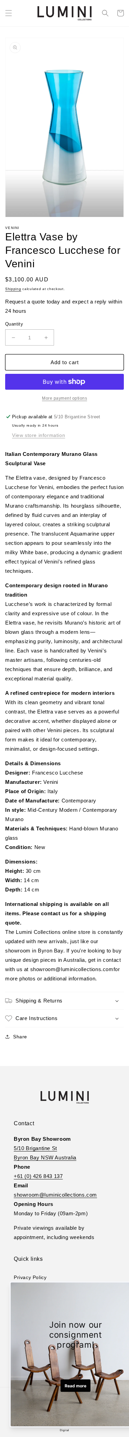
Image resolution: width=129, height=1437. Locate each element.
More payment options (64, 398)
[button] (8, 13)
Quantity (14, 324)
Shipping (13, 289)
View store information (38, 435)
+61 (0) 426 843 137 (38, 1176)
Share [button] (20, 1036)
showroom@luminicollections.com (55, 1195)
